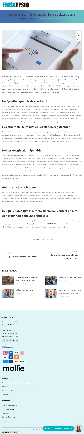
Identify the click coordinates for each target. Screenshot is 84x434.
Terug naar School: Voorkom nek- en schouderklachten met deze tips (70, 291)
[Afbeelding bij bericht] (8, 280)
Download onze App (8, 417)
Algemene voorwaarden (10, 405)
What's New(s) (41, 240)
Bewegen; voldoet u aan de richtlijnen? (70, 277)
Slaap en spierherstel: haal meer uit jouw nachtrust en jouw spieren (26, 279)
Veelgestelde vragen (9, 421)
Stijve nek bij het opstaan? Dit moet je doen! (16, 383)
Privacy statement (8, 409)
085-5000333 (52, 224)
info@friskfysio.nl (7, 227)
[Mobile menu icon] (79, 5)
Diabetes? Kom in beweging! (24, 290)
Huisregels (5, 413)
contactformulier (23, 227)
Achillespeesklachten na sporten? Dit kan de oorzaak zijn (20, 391)
